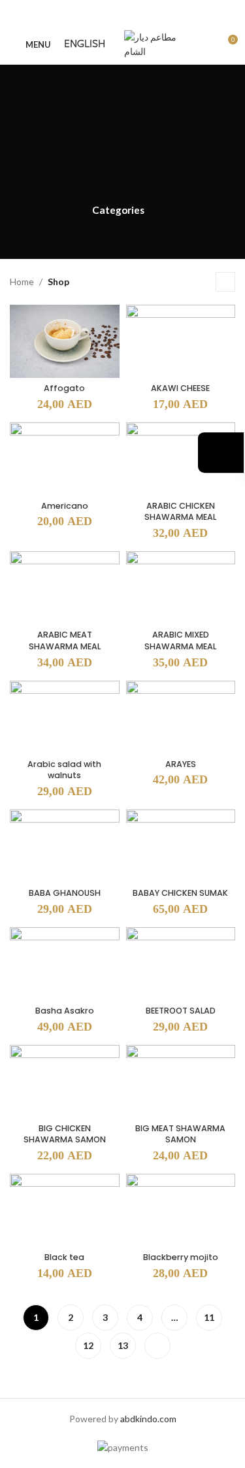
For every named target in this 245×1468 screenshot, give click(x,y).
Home (22, 281)
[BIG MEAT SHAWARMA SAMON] (181, 1081)
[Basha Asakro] (65, 963)
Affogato (64, 388)
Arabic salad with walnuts (64, 770)
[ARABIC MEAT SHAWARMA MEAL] (65, 587)
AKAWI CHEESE (180, 388)
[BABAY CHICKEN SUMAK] (181, 846)
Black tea (64, 1257)
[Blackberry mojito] (181, 1210)
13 (123, 1345)
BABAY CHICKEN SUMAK (180, 892)
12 (88, 1345)
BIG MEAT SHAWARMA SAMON (180, 1134)
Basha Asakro (64, 1010)
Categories (118, 210)
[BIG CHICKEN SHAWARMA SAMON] (65, 1081)
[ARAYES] (181, 717)
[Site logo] (156, 43)
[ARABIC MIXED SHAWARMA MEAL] (181, 587)
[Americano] (65, 459)
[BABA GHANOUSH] (65, 846)
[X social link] (106, 12)
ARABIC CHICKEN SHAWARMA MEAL (180, 511)
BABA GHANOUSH (65, 892)
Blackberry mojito (180, 1257)
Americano (64, 505)
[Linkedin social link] (139, 12)
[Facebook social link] (89, 12)
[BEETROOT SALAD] (181, 963)
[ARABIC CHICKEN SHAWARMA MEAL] (181, 459)
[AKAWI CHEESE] (181, 341)
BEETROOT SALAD (181, 1010)
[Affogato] (65, 341)
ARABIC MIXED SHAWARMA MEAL (180, 640)
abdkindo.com (148, 1418)
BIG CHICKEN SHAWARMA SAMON (65, 1134)
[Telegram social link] (155, 12)
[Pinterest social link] (122, 12)
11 (209, 1317)
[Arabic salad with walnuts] (65, 717)
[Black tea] (65, 1210)
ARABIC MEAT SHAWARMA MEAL (65, 640)
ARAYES (180, 764)
